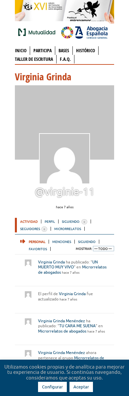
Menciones (61, 242)
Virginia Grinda (51, 262)
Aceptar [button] (81, 386)
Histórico (85, 50)
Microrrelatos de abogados (62, 331)
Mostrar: (84, 249)
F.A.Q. (65, 59)
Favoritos (38, 249)
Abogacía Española (84, 32)
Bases (64, 50)
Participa (42, 50)
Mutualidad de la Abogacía (38, 32)
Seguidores (32, 229)
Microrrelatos (67, 229)
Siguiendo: (73, 221)
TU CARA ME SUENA (77, 326)
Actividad (29, 221)
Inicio (20, 50)
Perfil (50, 221)
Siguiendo (87, 242)
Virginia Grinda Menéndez (61, 321)
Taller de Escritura (34, 59)
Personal (37, 242)
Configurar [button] (52, 386)
